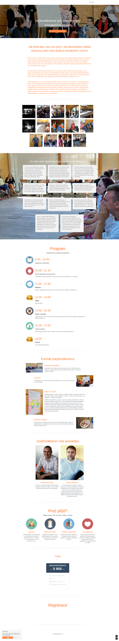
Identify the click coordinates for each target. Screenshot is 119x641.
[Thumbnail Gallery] (28, 111)
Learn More (8, 635)
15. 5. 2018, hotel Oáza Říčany (57, 31)
